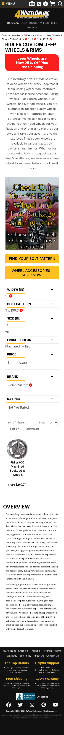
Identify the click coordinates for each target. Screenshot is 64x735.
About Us (39, 655)
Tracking (35, 650)
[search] (60, 3)
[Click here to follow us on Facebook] (8, 704)
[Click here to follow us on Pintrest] (43, 704)
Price (30, 354)
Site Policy (25, 655)
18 (6, 325)
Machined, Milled (17, 346)
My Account (9, 650)
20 (7, 332)
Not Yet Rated (18, 407)
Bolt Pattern (30, 304)
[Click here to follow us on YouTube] (55, 704)
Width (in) (30, 289)
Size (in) (30, 318)
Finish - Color (30, 340)
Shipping (23, 650)
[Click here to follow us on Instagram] (32, 704)
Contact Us (52, 655)
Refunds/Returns (52, 650)
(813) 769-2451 (47, 668)
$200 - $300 (17, 363)
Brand (30, 376)
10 (7, 296)
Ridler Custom (18, 385)
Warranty (12, 655)
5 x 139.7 (12, 310)
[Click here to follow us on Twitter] (20, 704)
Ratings (30, 399)
